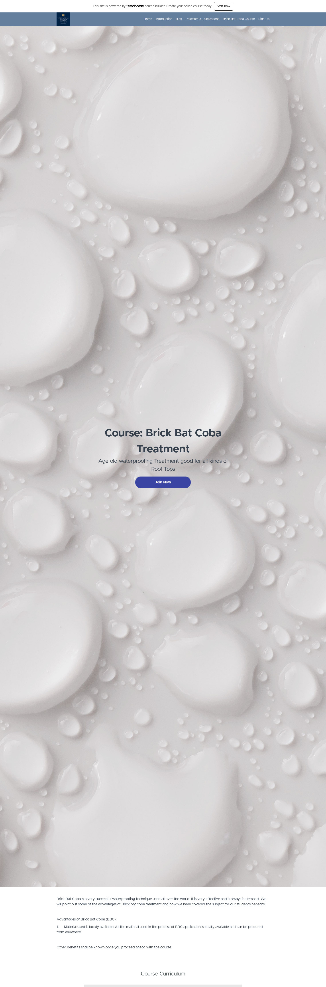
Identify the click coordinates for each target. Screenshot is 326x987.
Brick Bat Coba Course (239, 19)
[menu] (204, 19)
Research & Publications (202, 19)
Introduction (164, 19)
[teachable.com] (135, 6)
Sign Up (263, 19)
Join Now (163, 482)
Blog (179, 19)
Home (148, 19)
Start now (223, 6)
